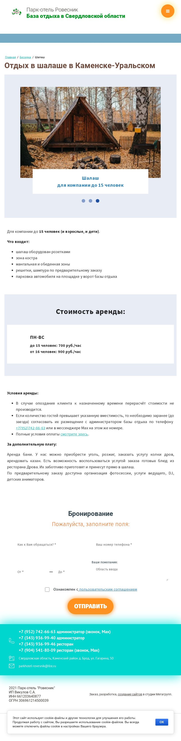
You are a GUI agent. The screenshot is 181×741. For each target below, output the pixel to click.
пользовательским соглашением (108, 589)
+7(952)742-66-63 (30, 427)
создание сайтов (130, 694)
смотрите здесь (74, 434)
